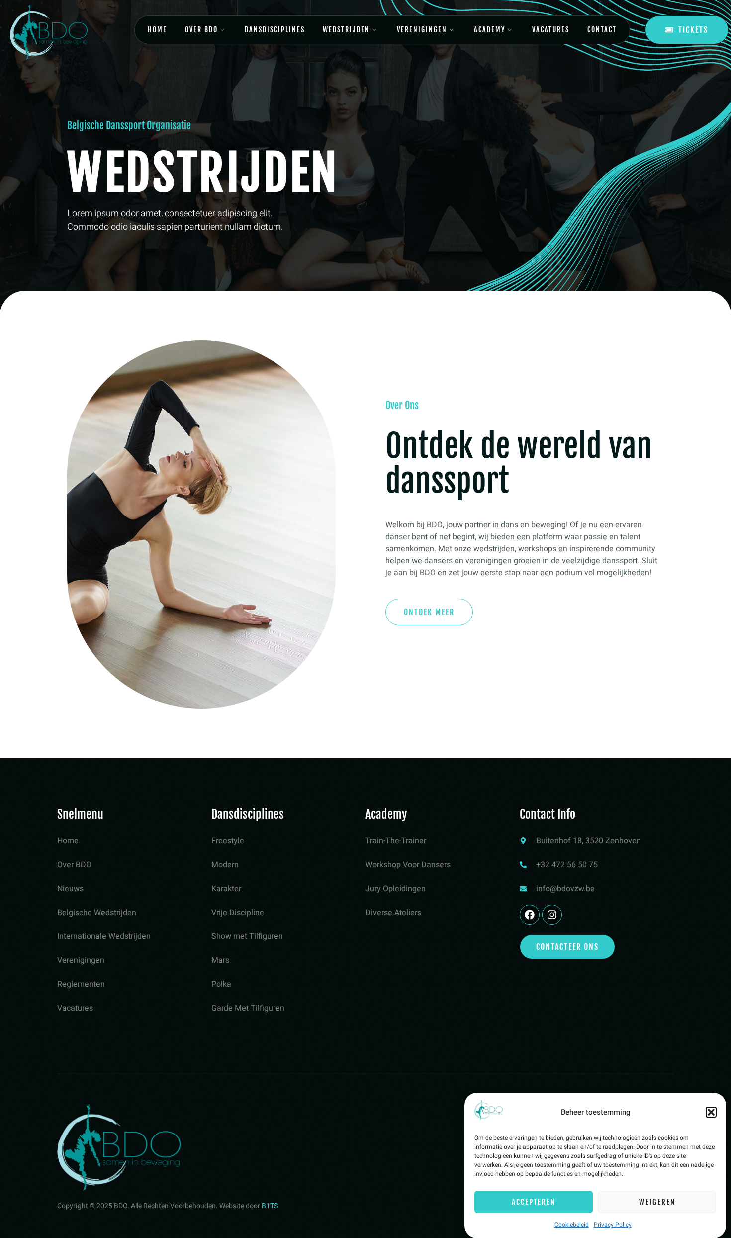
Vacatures (550, 29)
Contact (602, 29)
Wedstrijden (346, 29)
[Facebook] (530, 915)
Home (157, 29)
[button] (711, 1112)
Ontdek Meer (429, 612)
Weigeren (657, 1202)
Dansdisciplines (275, 29)
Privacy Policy (613, 1224)
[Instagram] (552, 915)
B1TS (270, 1206)
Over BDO (201, 29)
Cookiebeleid (571, 1224)
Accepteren (533, 1202)
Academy (489, 29)
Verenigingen (422, 29)
